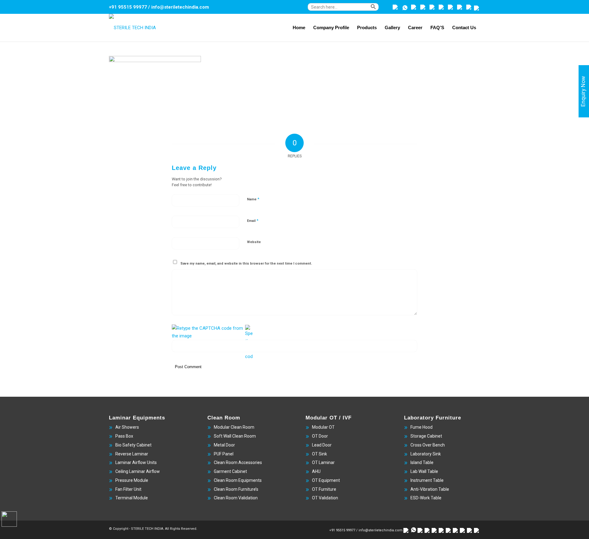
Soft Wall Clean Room (235, 436)
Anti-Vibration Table (429, 489)
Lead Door (322, 445)
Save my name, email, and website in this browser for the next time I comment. (246, 264)
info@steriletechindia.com (180, 7)
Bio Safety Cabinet (133, 445)
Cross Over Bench (427, 445)
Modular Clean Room (234, 427)
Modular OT (323, 427)
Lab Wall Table (424, 471)
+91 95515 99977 (128, 7)
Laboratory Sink (425, 453)
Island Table (421, 462)
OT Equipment (326, 480)
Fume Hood (421, 427)
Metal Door (224, 445)
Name (253, 199)
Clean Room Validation (236, 497)
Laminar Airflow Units (136, 462)
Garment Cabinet (230, 471)
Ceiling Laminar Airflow (137, 471)
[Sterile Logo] (132, 27)
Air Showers (127, 427)
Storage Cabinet (426, 436)
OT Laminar (323, 462)
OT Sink (319, 453)
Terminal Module (131, 497)
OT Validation (325, 497)
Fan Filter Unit (128, 489)
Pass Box (124, 436)
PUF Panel (223, 453)
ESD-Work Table (425, 497)
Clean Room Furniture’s (236, 489)
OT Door (320, 436)
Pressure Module (131, 480)
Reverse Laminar (131, 453)
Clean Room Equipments (238, 480)
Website (254, 242)
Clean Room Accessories (238, 462)
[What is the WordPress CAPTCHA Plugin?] (208, 332)
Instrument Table (427, 480)
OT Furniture (324, 489)
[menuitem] (348, 10)
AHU (316, 471)
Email (252, 220)
